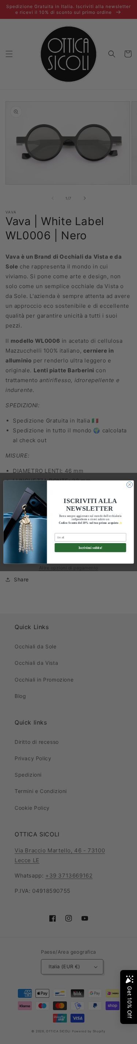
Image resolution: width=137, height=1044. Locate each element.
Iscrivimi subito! (90, 547)
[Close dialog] (129, 484)
